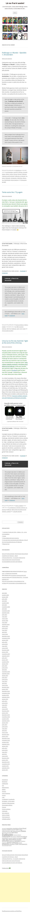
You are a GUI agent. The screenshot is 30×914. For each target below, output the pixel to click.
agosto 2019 (5, 626)
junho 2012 (5, 750)
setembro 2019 (5, 624)
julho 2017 (4, 658)
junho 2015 (5, 679)
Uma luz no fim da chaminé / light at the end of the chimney (15, 342)
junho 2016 (5, 667)
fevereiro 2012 (5, 758)
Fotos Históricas (6, 793)
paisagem (18, 841)
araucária (4, 828)
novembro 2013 (6, 717)
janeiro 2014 (5, 713)
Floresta (4, 791)
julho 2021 (4, 614)
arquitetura (16, 828)
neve (13, 841)
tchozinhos (12, 844)
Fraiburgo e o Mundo (20, 176)
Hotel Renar (5, 838)
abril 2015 (4, 683)
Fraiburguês (6, 836)
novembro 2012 (6, 740)
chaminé (15, 172)
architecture (13, 507)
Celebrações (5, 783)
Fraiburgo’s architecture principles (16, 398)
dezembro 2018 (6, 636)
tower (24, 329)
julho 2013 (4, 724)
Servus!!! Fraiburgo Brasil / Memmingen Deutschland (15, 554)
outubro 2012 (5, 742)
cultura (7, 174)
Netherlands (7, 180)
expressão (9, 832)
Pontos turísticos (19, 325)
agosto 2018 (5, 640)
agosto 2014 (5, 699)
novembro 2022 (6, 607)
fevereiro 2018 (5, 650)
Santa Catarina (14, 180)
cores (17, 829)
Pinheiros (23, 841)
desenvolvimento (17, 831)
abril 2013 (4, 730)
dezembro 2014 (6, 691)
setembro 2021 (5, 612)
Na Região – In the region (8, 801)
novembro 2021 (6, 610)
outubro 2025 (5, 595)
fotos (16, 832)
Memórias (19, 178)
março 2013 (5, 732)
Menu (15, 12)
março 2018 (5, 648)
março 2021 (5, 618)
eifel (8, 329)
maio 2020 (4, 622)
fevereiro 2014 (5, 711)
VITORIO (4, 583)
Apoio (4, 536)
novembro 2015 (6, 671)
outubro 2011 (5, 766)
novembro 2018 (6, 638)
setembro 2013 (5, 720)
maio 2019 (4, 630)
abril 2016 (4, 669)
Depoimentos (5, 787)
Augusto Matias (6, 577)
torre (21, 329)
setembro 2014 (5, 697)
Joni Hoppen (19, 838)
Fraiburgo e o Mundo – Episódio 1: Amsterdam (14, 54)
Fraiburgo (24, 174)
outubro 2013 (5, 719)
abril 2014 (4, 707)
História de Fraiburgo (22, 836)
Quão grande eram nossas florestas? (11, 559)
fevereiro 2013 (5, 734)
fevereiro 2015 (5, 687)
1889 (17, 327)
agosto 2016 (5, 664)
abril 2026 (4, 593)
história (14, 836)
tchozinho (5, 844)
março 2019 (5, 634)
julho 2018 (4, 642)
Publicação (4, 811)
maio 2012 (4, 752)
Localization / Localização (8, 799)
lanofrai (18, 840)
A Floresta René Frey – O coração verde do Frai (13, 557)
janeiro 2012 (5, 760)
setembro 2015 (5, 673)
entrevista (4, 832)
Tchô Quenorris (6, 817)
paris (18, 329)
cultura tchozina (6, 831)
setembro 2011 (5, 768)
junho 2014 (5, 703)
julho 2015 (4, 677)
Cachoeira (4, 829)
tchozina (20, 842)
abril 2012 (4, 754)
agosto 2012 (5, 746)
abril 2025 (4, 601)
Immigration (14, 178)
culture (11, 174)
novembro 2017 (6, 654)
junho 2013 (5, 726)
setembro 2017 (5, 656)
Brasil (21, 828)
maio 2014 (4, 705)
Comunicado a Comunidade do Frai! (15, 581)
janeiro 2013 (5, 736)
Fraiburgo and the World (8, 176)
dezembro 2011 (6, 762)
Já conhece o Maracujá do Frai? (18, 575)
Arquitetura (18, 170)
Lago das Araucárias (9, 839)
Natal (10, 841)
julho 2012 (4, 748)
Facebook (22, 271)
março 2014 (5, 709)
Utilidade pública (6, 819)
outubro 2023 (5, 603)
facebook (14, 370)
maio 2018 (4, 646)
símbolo (4, 511)
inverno (14, 838)
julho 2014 (4, 701)
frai (10, 329)
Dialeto (4, 789)
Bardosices (4, 781)
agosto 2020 (5, 620)
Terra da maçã (5, 845)
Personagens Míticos (7, 805)
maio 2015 (4, 681)
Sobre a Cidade (19, 505)
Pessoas (4, 807)
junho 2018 (5, 644)
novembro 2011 (6, 764)
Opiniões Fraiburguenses (8, 803)
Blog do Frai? (6, 544)
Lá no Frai (5, 841)
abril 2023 (4, 605)
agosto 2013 (5, 722)
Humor (4, 795)
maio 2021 (4, 616)
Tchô (16, 844)
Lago (3, 797)
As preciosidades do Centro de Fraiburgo (12, 561)
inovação (10, 838)
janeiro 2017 (5, 660)
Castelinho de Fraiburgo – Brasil (10, 555)
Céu (3, 785)
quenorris (4, 842)
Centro (9, 829)
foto (12, 832)
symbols (8, 511)
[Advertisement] (15, 887)
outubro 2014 (5, 695)
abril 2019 (4, 632)
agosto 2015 (5, 675)
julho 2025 (4, 599)
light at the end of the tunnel (19, 509)
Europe (19, 174)
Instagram (5, 273)
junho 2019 (5, 628)
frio (12, 836)
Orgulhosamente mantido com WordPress (12, 911)
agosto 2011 (5, 770)
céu (11, 831)
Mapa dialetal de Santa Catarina (11, 538)
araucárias (9, 828)
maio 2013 (4, 728)
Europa (15, 174)
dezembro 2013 (6, 715)
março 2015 (5, 685)
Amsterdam (10, 172)
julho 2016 (4, 665)
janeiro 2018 (5, 652)
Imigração (7, 178)
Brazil (24, 828)
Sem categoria (5, 813)
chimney (20, 172)
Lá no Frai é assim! (15, 3)
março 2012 (5, 756)
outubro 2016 (5, 662)
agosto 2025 (5, 597)
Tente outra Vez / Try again (12, 192)
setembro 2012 (5, 744)
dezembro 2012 (6, 738)
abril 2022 (4, 609)
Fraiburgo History (17, 835)
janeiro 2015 (5, 689)
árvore (9, 845)
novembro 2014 (6, 693)
